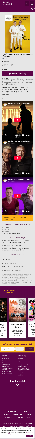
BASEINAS (19, 418)
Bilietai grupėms (6, 371)
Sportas (8, 418)
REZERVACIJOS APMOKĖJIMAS (6, 365)
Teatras (24, 412)
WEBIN (30, 423)
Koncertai (4, 58)
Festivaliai (17, 415)
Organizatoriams (22, 361)
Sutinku (30, 436)
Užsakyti (29, 348)
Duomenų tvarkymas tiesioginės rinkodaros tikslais (24, 369)
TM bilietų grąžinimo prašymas (7, 368)
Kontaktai (20, 373)
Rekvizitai (20, 375)
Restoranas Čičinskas (8, 66)
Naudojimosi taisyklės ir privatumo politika (24, 365)
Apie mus (20, 359)
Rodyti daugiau (6, 94)
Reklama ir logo (22, 363)
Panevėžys (5, 61)
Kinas (6, 415)
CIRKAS (28, 415)
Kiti (28, 418)
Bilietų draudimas (7, 363)
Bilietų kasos (5, 359)
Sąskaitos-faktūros (7, 361)
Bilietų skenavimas (7, 374)
